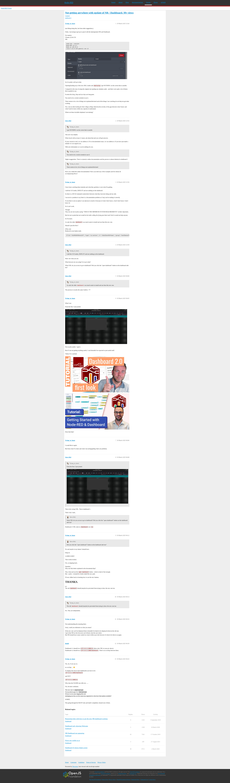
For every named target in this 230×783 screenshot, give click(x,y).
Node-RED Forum (6, 8)
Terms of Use (105, 779)
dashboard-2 (68, 18)
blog (127, 2)
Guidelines (81, 762)
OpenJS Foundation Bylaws (123, 779)
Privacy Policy (102, 762)
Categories (73, 762)
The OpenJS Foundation (95, 779)
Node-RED (69, 2)
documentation (137, 2)
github (163, 2)
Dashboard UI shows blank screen (76, 748)
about (121, 2)
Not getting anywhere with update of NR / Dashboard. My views (99, 12)
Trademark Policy (122, 773)
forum (148, 2)
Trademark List (132, 773)
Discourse (75, 766)
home (113, 2)
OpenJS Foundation (99, 772)
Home (67, 762)
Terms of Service (91, 762)
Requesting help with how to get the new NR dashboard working (86, 719)
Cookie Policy (152, 779)
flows (156, 2)
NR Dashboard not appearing (74, 733)
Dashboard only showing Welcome (76, 726)
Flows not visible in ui (72, 740)
